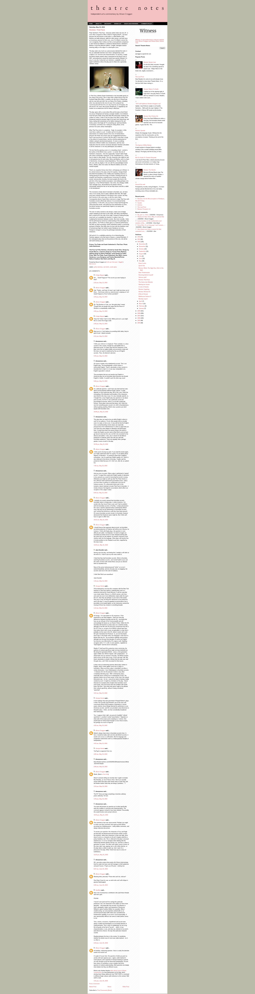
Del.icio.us (92, 264)
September (142, 251)
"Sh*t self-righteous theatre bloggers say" (148, 103)
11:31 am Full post (111, 262)
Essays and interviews (131, 23)
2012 (139, 237)
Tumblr (139, 203)
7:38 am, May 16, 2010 (100, 465)
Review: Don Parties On (151, 116)
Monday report (143, 299)
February (142, 306)
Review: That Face (144, 279)
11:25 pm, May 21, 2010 (101, 854)
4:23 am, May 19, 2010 (100, 693)
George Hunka (100, 586)
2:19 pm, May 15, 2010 (100, 282)
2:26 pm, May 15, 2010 (100, 311)
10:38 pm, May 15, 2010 (101, 444)
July (140, 256)
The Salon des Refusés (146, 282)
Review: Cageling (144, 289)
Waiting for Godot (144, 284)
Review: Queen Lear (150, 62)
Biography (107, 23)
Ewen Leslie (142, 263)
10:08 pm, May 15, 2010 (101, 411)
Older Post (126, 986)
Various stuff (142, 277)
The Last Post (139, 77)
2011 (139, 239)
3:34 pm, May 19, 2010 (100, 799)
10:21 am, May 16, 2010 (101, 519)
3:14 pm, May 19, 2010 (100, 786)
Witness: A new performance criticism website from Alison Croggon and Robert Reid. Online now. (149, 41)
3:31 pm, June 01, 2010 (101, 981)
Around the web (140, 184)
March (141, 303)
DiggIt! (121, 262)
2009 (139, 311)
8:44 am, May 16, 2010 (100, 492)
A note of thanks (144, 287)
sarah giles (113, 267)
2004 (139, 323)
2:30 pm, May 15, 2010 (100, 323)
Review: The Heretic (150, 170)
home (91, 23)
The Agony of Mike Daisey (143, 145)
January (141, 308)
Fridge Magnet (100, 275)
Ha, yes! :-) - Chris (142, 214)
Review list (117, 23)
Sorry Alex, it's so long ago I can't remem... (150, 225)
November (142, 246)
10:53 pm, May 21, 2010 (101, 815)
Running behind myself (146, 275)
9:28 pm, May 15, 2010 (100, 381)
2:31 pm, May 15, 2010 (100, 336)
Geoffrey (98, 890)
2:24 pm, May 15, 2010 (100, 297)
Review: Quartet (140, 130)
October (141, 249)
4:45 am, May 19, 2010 (100, 754)
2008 (139, 313)
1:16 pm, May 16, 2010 (100, 581)
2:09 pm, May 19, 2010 (100, 766)
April (140, 301)
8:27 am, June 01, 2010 (101, 869)
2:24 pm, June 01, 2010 (101, 943)
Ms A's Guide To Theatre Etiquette (145, 157)
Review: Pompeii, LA (143, 209)
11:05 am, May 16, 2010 (101, 545)
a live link (105, 774)
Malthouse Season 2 (145, 296)
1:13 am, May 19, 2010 (100, 608)
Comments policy (146, 23)
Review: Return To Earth (151, 89)
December (142, 244)
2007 (139, 315)
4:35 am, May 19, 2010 (100, 725)
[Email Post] (118, 262)
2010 (139, 241)
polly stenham (98, 267)
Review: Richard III (144, 291)
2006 (139, 318)
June (140, 258)
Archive (139, 205)
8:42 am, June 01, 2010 (101, 885)
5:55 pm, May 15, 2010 (100, 356)
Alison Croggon (100, 287)
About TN (98, 23)
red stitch (106, 267)
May (140, 261)
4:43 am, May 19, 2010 (100, 743)
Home (109, 986)
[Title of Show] (143, 294)
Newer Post (92, 986)
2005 (139, 320)
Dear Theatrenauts (144, 272)
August (141, 253)
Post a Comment (94, 983)
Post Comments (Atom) (104, 990)
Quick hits (142, 265)
